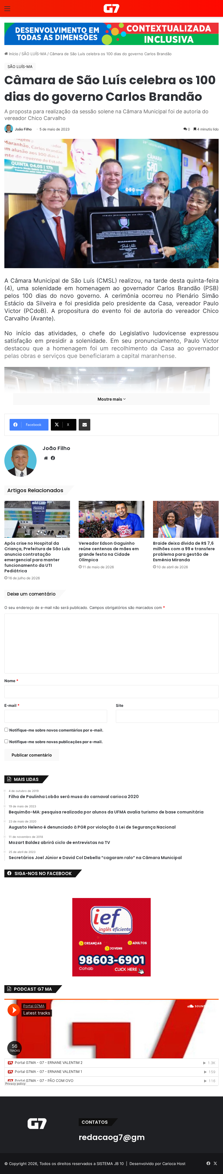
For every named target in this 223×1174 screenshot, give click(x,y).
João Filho (23, 129)
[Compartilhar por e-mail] (84, 425)
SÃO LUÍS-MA (33, 53)
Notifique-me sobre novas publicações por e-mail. (56, 741)
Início (13, 53)
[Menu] (7, 10)
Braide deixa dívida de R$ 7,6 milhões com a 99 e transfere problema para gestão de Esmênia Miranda (184, 551)
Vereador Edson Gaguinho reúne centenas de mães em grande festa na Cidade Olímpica (109, 551)
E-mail (11, 705)
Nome (11, 680)
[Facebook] (52, 458)
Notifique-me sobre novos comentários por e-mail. (56, 730)
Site (119, 705)
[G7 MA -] (111, 8)
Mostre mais (110, 399)
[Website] (45, 458)
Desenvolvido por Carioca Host (158, 1163)
